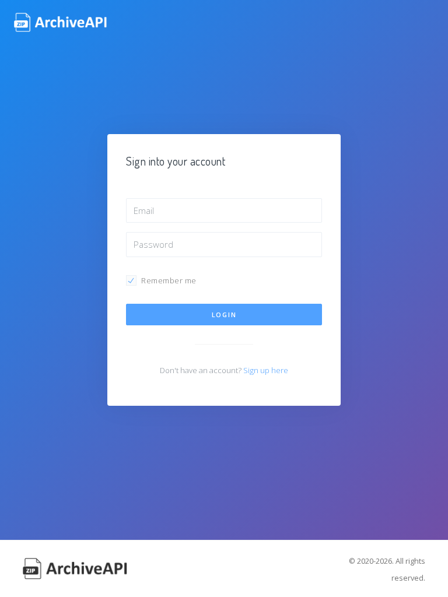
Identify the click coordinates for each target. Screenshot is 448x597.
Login (224, 314)
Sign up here (265, 370)
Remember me (169, 280)
